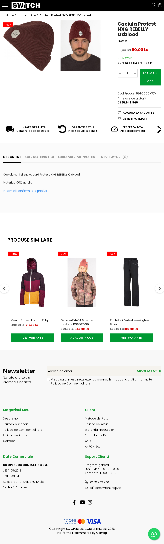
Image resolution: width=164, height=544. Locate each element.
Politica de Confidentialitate (70, 383)
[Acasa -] (27, 5)
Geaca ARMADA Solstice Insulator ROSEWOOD (77, 322)
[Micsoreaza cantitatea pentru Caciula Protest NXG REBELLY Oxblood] (120, 73)
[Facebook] (74, 502)
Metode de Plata (97, 419)
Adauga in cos (150, 77)
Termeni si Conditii (16, 424)
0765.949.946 (99, 482)
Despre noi (10, 419)
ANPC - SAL (92, 447)
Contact (9, 441)
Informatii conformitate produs (25, 191)
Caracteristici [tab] (39, 157)
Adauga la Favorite (138, 113)
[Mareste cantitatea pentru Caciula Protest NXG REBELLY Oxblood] (135, 73)
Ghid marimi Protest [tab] (77, 157)
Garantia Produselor (99, 430)
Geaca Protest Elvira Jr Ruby (30, 320)
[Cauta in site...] (154, 5)
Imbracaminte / (28, 15)
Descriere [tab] (12, 157)
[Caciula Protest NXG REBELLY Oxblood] (28, 45)
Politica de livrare (15, 435)
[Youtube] (82, 502)
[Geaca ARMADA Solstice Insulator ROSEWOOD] (82, 282)
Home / (11, 15)
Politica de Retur (96, 424)
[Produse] (5, 6)
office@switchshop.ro (105, 488)
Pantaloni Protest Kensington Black (129, 322)
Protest (122, 41)
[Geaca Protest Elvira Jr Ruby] (32, 282)
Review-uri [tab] (114, 157)
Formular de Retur (97, 435)
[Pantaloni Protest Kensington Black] (131, 282)
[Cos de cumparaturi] (160, 5)
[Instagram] (89, 502)
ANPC (88, 441)
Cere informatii (135, 119)
